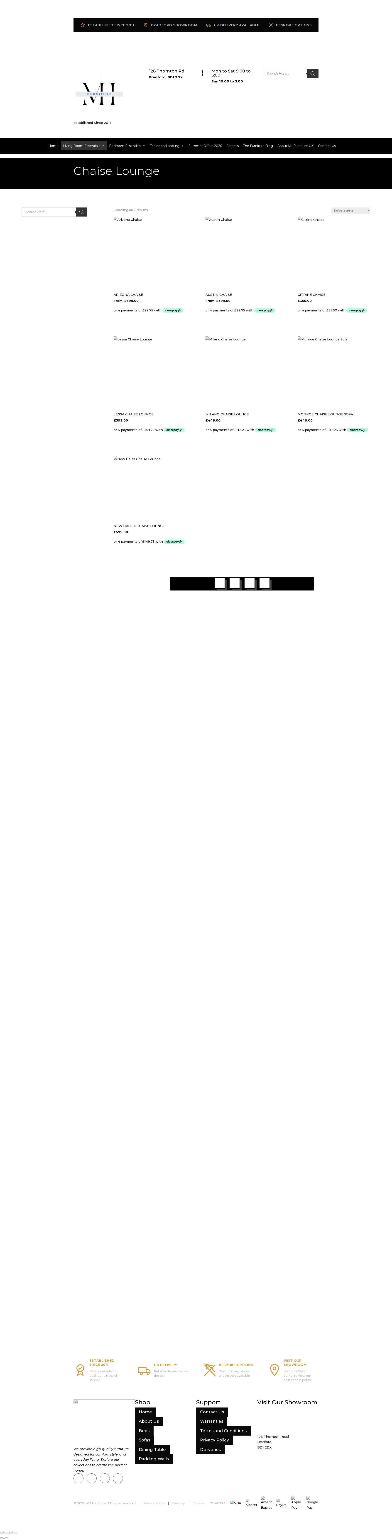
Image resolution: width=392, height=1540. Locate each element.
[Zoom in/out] (2, 1532)
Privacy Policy (214, 1440)
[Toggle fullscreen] (6, 1532)
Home (53, 146)
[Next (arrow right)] (6, 1538)
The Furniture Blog (258, 146)
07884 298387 (289, 1467)
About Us (149, 1421)
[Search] (312, 73)
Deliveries (210, 1449)
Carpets (232, 146)
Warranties (211, 1421)
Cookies (199, 1503)
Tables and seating (164, 146)
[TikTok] (105, 1478)
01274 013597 (276, 1456)
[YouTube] (118, 1478)
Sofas (144, 1440)
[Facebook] (92, 1478)
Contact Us (327, 146)
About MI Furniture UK (295, 146)
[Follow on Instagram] (234, 583)
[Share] (11, 1532)
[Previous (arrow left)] (2, 1538)
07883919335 (277, 1461)
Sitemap (178, 1503)
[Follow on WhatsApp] (264, 583)
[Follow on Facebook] (219, 583)
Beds (144, 1430)
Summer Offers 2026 (205, 146)
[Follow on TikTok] (249, 583)
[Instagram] (78, 1478)
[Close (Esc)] (15, 1532)
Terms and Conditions (223, 1430)
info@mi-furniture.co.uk (287, 1472)
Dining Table (152, 1449)
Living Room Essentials (81, 146)
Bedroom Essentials (125, 146)
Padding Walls (154, 1458)
